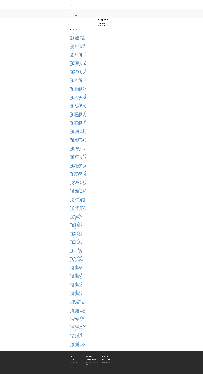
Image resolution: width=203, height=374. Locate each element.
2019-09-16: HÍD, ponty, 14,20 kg (76, 267)
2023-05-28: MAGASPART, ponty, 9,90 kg (77, 58)
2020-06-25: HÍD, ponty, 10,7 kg (76, 237)
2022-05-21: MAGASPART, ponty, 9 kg (77, 168)
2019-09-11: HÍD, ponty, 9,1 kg (75, 301)
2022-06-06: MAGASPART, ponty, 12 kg (77, 163)
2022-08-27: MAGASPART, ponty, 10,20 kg (78, 98)
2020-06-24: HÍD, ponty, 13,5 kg (76, 242)
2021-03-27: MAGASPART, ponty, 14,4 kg (77, 213)
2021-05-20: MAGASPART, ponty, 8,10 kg (77, 199)
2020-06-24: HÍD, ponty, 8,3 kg (76, 243)
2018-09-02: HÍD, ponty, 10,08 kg (76, 335)
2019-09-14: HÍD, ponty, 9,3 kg (75, 278)
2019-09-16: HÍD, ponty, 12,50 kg (76, 266)
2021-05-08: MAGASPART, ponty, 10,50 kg (78, 209)
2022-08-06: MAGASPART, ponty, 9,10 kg (77, 114)
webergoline (80, 371)
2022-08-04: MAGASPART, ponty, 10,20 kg (78, 121)
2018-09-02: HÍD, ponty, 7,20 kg (76, 333)
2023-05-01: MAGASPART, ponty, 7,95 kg (77, 66)
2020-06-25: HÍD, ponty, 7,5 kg (75, 240)
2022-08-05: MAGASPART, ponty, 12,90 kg (78, 117)
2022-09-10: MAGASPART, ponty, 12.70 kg (78, 83)
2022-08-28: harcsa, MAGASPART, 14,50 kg (78, 97)
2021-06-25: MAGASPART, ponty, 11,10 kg (77, 188)
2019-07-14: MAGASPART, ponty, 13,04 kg (77, 315)
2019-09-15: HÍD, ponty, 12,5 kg (76, 275)
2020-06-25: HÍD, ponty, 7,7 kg (75, 239)
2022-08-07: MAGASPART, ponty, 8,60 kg (77, 108)
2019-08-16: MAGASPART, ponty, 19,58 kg (77, 303)
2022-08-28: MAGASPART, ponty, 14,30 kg (78, 91)
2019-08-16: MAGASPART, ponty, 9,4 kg (77, 302)
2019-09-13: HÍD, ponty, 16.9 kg (76, 291)
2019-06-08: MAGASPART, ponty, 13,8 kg (77, 321)
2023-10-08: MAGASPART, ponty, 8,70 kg (77, 47)
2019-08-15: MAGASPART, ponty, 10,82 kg (77, 307)
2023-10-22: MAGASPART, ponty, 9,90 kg (77, 45)
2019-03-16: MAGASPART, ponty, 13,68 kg (77, 329)
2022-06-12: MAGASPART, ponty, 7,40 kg (77, 159)
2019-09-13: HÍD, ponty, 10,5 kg (76, 293)
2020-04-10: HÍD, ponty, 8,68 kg (76, 245)
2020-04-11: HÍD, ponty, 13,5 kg (76, 244)
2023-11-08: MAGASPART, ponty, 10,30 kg (77, 37)
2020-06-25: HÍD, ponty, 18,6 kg (76, 236)
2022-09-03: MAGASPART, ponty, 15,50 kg (78, 90)
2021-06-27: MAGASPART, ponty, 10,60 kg (78, 183)
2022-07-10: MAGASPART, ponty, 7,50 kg (77, 137)
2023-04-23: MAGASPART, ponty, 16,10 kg (78, 71)
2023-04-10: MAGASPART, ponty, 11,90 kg (77, 73)
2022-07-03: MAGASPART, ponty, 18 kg (77, 149)
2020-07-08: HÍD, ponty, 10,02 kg (76, 226)
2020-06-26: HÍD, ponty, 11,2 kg (76, 231)
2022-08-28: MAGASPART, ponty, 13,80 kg (78, 94)
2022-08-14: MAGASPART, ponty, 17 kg (77, 103)
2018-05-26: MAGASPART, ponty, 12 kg (77, 349)
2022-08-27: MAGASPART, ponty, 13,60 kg (78, 99)
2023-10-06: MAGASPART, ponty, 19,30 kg (78, 52)
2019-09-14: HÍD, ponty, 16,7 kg (76, 282)
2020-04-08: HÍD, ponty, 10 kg (75, 253)
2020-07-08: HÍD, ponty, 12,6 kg (76, 224)
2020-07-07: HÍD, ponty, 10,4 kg (76, 228)
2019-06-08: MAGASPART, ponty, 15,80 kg (78, 325)
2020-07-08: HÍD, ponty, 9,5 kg (76, 225)
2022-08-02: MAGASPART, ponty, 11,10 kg (77, 129)
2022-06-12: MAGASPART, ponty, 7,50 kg (77, 160)
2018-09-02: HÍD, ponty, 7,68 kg (76, 334)
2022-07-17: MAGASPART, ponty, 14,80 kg (77, 131)
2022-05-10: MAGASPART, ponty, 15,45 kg (78, 171)
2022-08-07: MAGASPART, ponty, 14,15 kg (78, 107)
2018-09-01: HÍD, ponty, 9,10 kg (76, 338)
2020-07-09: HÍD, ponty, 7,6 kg (75, 218)
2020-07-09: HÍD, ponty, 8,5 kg (76, 222)
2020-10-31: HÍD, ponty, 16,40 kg (76, 216)
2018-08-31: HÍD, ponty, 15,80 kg (76, 341)
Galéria (72, 15)
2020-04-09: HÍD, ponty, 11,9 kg (76, 251)
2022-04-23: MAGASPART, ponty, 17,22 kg (78, 181)
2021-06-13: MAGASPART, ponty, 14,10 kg (77, 191)
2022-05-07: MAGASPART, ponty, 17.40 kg (78, 175)
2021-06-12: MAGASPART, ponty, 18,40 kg (77, 193)
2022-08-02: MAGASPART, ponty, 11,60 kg (78, 128)
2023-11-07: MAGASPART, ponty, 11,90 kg (77, 39)
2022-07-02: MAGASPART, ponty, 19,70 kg (78, 154)
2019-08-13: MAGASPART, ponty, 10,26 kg (77, 313)
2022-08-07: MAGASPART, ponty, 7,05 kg (77, 106)
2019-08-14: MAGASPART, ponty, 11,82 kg (77, 310)
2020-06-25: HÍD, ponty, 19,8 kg (76, 235)
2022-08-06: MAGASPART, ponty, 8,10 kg (77, 113)
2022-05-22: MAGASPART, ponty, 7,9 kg (77, 167)
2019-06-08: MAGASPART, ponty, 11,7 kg (77, 322)
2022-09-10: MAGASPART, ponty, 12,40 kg (78, 82)
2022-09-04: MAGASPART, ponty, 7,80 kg (77, 89)
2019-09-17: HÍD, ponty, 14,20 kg (76, 261)
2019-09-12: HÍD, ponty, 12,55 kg (76, 295)
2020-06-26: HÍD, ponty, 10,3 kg (76, 233)
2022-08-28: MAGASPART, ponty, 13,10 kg (78, 95)
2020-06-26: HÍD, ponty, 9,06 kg (76, 232)
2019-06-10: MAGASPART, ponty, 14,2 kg (77, 319)
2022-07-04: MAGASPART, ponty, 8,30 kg (77, 147)
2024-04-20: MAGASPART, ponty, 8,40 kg (77, 32)
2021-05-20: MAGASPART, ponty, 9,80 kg (77, 200)
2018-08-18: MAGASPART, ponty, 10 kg (77, 345)
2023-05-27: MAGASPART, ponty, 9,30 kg (77, 62)
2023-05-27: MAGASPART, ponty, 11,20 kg (78, 61)
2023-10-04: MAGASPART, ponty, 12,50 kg (78, 56)
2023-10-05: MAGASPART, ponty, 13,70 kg (78, 54)
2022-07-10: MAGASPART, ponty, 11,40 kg (77, 139)
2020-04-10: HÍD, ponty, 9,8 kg (75, 248)
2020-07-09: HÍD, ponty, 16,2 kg (76, 219)
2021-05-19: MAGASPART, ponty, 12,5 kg (77, 205)
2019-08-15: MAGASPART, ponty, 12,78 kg (77, 304)
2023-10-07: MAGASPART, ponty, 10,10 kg (77, 48)
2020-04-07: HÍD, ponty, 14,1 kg (76, 256)
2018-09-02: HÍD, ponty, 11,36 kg (76, 336)
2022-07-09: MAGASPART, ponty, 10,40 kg (78, 143)
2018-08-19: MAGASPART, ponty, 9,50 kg (77, 344)
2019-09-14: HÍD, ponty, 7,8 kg (75, 285)
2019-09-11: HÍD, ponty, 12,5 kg (75, 298)
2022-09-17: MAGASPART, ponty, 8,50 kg (77, 77)
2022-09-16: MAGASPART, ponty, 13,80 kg (78, 80)
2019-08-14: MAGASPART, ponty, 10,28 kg (77, 311)
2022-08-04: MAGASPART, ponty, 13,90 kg (78, 120)
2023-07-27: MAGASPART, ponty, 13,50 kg (78, 57)
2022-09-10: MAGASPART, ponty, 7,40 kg (77, 86)
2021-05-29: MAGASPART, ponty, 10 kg (77, 196)
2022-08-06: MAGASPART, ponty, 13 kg (77, 112)
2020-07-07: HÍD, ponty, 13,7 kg (76, 227)
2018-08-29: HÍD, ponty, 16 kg (75, 342)
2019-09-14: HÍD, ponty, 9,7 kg (75, 283)
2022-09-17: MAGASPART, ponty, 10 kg (77, 79)
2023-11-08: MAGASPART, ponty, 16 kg (77, 36)
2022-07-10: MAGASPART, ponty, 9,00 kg (77, 140)
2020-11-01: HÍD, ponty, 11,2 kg (75, 215)
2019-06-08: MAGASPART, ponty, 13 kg (77, 324)
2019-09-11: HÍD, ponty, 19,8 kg (75, 299)
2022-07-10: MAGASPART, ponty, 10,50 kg (78, 138)
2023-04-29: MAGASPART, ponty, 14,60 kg (78, 69)
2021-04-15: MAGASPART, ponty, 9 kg (77, 211)
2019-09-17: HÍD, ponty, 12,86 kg (76, 262)
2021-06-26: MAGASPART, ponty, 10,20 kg (78, 186)
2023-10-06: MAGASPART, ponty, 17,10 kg (77, 49)
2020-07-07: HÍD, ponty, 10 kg (75, 230)
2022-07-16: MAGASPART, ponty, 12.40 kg (78, 134)
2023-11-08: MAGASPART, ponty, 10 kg (77, 35)
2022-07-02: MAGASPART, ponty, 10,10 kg (78, 155)
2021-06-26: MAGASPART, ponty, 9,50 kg (77, 185)
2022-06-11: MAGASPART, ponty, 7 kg (77, 162)
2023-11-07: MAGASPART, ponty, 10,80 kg (77, 38)
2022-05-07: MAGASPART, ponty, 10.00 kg (78, 176)
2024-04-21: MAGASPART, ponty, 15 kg (77, 31)
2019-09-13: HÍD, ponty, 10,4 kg (76, 288)
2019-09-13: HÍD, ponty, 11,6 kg (75, 287)
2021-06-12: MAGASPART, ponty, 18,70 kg (77, 192)
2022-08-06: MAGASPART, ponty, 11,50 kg (78, 111)
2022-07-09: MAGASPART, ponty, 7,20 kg (77, 145)
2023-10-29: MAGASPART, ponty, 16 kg (77, 43)
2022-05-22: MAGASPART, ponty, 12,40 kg (78, 165)
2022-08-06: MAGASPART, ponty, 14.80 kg (78, 109)
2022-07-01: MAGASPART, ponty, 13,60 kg (78, 157)
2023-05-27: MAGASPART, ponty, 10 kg (77, 63)
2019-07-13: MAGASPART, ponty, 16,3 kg (77, 317)
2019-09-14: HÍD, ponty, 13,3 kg (76, 284)
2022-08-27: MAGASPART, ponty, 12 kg (77, 100)
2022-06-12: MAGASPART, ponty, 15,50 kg (78, 158)
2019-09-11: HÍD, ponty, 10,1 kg (75, 300)
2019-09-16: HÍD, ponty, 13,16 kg (76, 270)
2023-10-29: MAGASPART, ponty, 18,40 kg (78, 41)
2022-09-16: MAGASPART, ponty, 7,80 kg (77, 81)
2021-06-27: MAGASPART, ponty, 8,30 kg (77, 184)
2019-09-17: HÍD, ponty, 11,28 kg (76, 264)
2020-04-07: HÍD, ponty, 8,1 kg (75, 258)
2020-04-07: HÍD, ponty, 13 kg (75, 257)
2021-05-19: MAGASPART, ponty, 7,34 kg (77, 206)
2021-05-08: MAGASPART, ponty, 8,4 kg (77, 210)
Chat (76, 15)
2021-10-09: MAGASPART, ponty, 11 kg (77, 182)
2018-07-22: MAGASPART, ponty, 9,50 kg (77, 346)
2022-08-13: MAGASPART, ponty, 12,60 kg (78, 104)
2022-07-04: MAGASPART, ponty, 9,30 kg (77, 148)
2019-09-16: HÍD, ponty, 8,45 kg (76, 269)
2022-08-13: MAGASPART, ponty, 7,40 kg (77, 105)
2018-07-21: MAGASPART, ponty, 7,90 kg (77, 347)
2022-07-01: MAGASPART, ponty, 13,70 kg (77, 156)
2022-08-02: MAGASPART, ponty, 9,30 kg (78, 126)
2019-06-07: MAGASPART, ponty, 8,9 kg (77, 326)
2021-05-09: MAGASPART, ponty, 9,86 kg (77, 207)
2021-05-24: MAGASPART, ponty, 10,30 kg (78, 197)
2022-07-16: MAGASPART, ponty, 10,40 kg (78, 133)
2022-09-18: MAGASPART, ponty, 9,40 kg (77, 75)
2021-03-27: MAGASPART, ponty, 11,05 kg (77, 214)
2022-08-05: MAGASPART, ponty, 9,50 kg (78, 116)
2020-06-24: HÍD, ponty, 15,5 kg (76, 241)
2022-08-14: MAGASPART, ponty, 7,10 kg (77, 102)
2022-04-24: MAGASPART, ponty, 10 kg (77, 179)
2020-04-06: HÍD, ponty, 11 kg (75, 259)
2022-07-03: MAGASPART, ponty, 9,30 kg (77, 151)
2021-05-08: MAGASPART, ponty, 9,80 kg (77, 208)
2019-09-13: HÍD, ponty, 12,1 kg (75, 292)
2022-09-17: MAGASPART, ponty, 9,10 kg (77, 78)
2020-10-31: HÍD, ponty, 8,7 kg (75, 217)
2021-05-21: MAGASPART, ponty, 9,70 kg (77, 198)
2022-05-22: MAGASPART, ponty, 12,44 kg (78, 166)
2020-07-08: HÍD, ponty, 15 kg (75, 223)
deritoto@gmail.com (106, 362)
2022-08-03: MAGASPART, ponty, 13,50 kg (78, 124)
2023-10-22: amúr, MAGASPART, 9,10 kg (77, 44)
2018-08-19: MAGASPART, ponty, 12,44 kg (77, 343)
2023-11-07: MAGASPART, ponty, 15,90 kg (77, 40)
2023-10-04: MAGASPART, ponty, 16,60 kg (78, 55)
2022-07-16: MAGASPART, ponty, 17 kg (77, 132)
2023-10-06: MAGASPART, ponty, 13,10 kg (77, 53)
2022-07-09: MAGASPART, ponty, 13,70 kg (78, 142)
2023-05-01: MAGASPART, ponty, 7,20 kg (77, 65)
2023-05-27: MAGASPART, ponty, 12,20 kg (78, 64)
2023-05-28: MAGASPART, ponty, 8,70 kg (77, 60)
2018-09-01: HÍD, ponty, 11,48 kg (76, 339)
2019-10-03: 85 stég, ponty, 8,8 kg (76, 260)
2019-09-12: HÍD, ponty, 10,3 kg (76, 294)
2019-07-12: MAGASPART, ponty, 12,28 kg (77, 318)
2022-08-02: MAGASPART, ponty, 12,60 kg (78, 125)
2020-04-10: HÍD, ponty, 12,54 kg (76, 247)
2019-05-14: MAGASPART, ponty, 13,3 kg (77, 327)
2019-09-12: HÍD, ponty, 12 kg (75, 296)
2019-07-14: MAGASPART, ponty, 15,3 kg (77, 316)
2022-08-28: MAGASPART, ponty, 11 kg (77, 92)
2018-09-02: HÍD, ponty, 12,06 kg (76, 330)
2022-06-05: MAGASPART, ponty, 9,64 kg (78, 164)
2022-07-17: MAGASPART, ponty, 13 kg (77, 130)
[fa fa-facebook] (72, 4)
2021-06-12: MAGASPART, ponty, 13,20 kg (77, 194)
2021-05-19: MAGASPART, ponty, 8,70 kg (77, 202)
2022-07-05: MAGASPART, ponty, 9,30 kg (77, 146)
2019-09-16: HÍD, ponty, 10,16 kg (76, 268)
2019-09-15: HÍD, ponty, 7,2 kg (75, 276)
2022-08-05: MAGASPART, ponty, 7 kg (77, 115)
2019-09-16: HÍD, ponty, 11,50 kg (76, 265)
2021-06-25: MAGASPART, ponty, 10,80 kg (78, 189)
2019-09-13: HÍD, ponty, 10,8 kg (76, 286)
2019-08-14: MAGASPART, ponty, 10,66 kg (77, 308)
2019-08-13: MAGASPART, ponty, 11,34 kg (77, 312)
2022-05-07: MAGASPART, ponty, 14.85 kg (78, 174)
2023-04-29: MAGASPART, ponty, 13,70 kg (78, 70)
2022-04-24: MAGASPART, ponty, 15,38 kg (78, 177)
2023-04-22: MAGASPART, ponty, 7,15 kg (77, 72)
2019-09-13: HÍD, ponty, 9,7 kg (75, 290)
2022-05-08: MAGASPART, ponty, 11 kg (77, 172)
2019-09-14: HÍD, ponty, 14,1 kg (75, 279)
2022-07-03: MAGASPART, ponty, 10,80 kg (78, 150)
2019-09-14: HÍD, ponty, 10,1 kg (75, 277)
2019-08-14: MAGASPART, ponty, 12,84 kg (77, 309)
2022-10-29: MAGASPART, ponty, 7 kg (77, 74)
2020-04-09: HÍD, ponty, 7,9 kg (76, 252)
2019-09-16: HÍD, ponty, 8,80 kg (76, 273)
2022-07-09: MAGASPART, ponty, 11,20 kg (78, 141)
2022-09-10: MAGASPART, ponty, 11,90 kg (77, 87)
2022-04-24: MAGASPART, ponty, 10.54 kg (78, 180)
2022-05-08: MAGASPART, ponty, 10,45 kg (78, 173)
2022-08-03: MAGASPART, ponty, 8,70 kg (77, 123)
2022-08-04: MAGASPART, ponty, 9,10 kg (77, 122)
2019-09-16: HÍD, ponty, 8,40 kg (76, 271)
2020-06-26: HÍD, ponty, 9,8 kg (76, 234)
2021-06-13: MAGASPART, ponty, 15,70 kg (77, 190)
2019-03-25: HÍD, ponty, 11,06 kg (76, 328)
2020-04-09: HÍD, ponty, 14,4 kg (76, 250)
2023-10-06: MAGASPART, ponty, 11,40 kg (77, 51)
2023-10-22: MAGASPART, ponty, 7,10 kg (77, 46)
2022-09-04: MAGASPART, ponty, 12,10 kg (78, 88)
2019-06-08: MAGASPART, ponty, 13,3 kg (77, 320)
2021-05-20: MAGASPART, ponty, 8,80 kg (77, 201)
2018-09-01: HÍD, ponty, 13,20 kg (76, 337)
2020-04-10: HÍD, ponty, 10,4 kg (76, 249)
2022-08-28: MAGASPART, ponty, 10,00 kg (78, 96)
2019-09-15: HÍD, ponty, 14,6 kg (76, 274)
